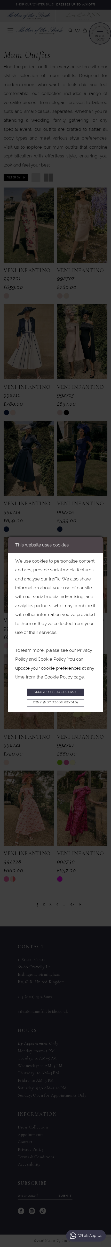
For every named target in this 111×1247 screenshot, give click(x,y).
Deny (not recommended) (55, 702)
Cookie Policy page (64, 677)
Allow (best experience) (56, 692)
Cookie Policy (52, 659)
